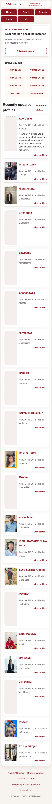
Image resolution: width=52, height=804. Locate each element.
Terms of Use (26, 790)
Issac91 (24, 722)
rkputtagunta (27, 188)
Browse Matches (35, 773)
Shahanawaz (27, 292)
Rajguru (24, 372)
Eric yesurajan (28, 746)
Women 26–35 (36, 77)
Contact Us (22, 778)
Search (26, 12)
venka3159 (25, 681)
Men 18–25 (15, 70)
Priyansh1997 (27, 164)
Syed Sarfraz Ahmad (32, 569)
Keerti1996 (25, 118)
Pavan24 (24, 593)
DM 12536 (25, 657)
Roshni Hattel (27, 453)
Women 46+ (37, 93)
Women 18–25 (36, 70)
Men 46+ (15, 93)
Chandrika (25, 212)
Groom (23, 477)
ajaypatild (25, 252)
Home (9, 12)
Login (9, 19)
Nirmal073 (25, 332)
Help (26, 19)
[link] (26, 136)
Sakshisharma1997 (31, 412)
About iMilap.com (16, 773)
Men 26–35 (15, 77)
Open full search (41, 107)
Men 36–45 (15, 85)
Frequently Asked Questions (26, 784)
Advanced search (26, 51)
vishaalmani (26, 517)
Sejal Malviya (27, 633)
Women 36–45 (36, 85)
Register (43, 12)
